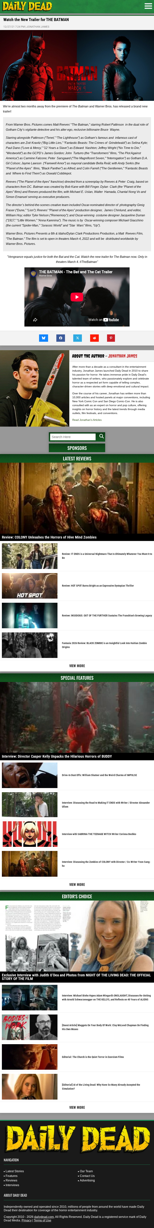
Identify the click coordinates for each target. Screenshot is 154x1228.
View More (77, 665)
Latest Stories (15, 1171)
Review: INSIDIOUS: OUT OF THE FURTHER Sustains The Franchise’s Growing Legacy (107, 615)
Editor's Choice (77, 896)
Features (11, 1175)
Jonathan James (37, 26)
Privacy (27, 1220)
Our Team (86, 1171)
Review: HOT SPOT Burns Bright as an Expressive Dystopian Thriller (98, 585)
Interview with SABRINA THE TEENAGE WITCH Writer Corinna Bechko (99, 834)
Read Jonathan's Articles (87, 419)
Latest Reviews (77, 458)
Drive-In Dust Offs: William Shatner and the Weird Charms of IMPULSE (99, 775)
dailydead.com (44, 1216)
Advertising (87, 1180)
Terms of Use (42, 1220)
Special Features (77, 677)
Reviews (11, 1180)
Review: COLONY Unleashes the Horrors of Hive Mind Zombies (49, 537)
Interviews (12, 1185)
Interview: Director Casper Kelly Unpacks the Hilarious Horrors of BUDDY (57, 756)
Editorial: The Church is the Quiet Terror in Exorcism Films (93, 1056)
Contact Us (87, 1175)
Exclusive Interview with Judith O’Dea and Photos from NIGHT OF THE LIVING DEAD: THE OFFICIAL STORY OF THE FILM (76, 977)
